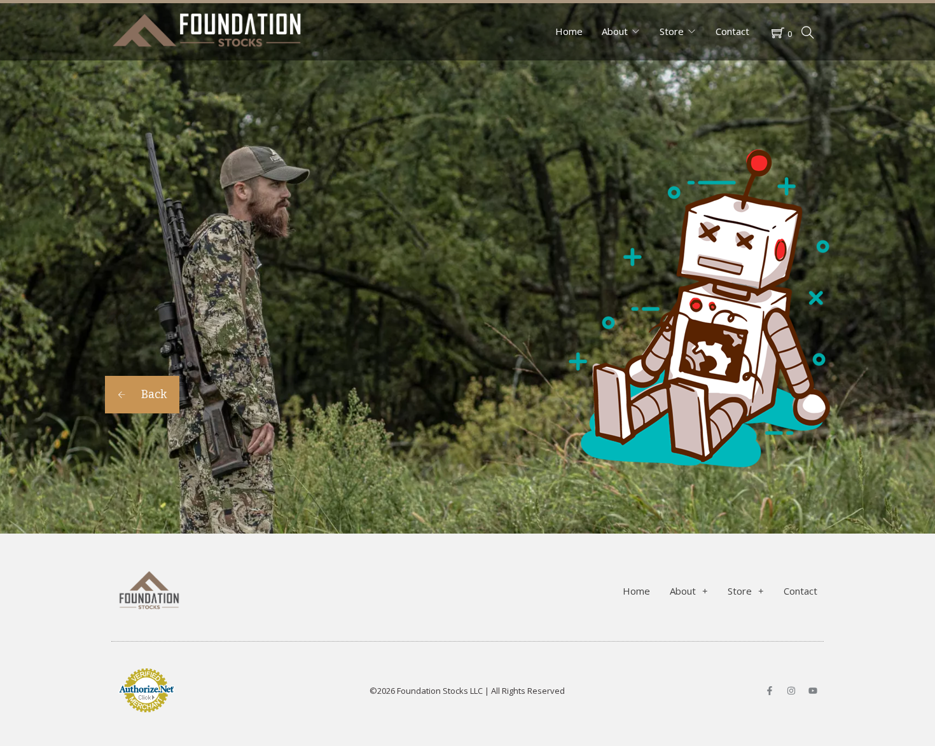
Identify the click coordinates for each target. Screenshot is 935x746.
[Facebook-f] (769, 690)
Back (153, 394)
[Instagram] (791, 690)
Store (672, 31)
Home (569, 31)
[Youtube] (812, 690)
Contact (732, 31)
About (615, 31)
